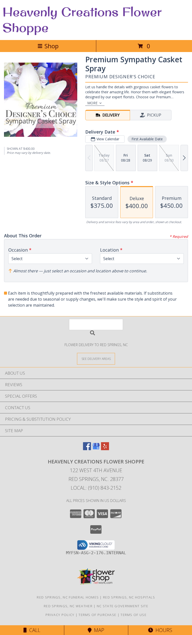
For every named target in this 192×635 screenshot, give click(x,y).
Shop (51, 46)
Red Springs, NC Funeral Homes (68, 597)
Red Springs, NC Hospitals (129, 597)
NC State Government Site (122, 606)
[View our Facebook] (87, 448)
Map (98, 630)
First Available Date (147, 139)
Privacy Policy (60, 614)
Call (33, 630)
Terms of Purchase (97, 614)
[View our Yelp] (105, 448)
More (92, 103)
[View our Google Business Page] (96, 448)
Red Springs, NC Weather (68, 606)
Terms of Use (133, 614)
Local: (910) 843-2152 (96, 487)
